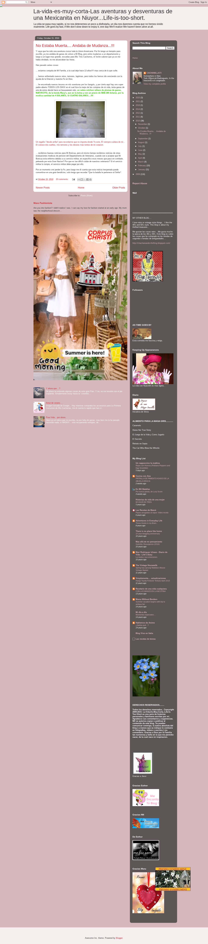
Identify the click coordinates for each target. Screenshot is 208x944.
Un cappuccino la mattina (148, 463)
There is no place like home (149, 531)
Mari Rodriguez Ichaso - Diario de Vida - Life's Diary (151, 553)
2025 (138, 97)
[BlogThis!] (81, 179)
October (142, 128)
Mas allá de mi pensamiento (149, 542)
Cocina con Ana (143, 476)
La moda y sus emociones (146, 557)
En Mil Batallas (143, 489)
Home (81, 187)
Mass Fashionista (42, 203)
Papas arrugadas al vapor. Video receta (152, 513)
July (140, 146)
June (140, 150)
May (140, 154)
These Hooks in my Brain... (147, 523)
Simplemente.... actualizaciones (151, 578)
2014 (138, 109)
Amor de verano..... (54, 403)
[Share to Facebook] (87, 179)
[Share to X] (84, 179)
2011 (138, 117)
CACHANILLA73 (154, 73)
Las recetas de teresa (145, 639)
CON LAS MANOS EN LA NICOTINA (151, 591)
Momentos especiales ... (146, 615)
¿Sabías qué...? (142, 625)
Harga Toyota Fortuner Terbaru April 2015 (153, 581)
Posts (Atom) (86, 195)
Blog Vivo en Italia (144, 633)
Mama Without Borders (146, 599)
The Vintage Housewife (146, 565)
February (142, 165)
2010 (138, 121)
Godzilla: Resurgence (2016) (148, 544)
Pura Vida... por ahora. (56, 417)
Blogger (119, 938)
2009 (138, 174)
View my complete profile (155, 84)
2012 (138, 113)
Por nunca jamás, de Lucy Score (149, 492)
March (141, 162)
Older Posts (118, 187)
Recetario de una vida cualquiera (151, 589)
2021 (138, 101)
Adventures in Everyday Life (149, 521)
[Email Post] (73, 179)
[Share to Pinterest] (90, 179)
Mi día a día (141, 612)
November (143, 124)
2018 (138, 105)
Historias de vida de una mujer (150, 500)
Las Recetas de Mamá (146, 510)
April (140, 158)
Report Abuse (139, 183)
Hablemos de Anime (145, 623)
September (143, 138)
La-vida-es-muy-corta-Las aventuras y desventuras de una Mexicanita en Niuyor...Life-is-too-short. (102, 14)
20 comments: (62, 179)
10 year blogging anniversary (148, 534)
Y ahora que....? (53, 388)
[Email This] (78, 179)
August (141, 142)
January (142, 169)
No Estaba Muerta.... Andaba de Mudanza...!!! (75, 45)
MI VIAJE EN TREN (144, 502)
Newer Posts (43, 187)
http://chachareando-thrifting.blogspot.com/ (151, 243)
